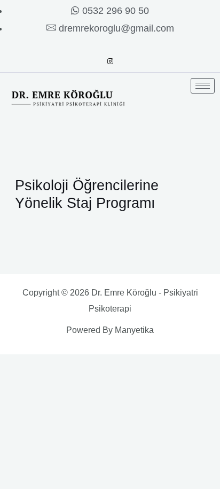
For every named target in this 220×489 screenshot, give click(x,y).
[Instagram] (110, 61)
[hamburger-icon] (203, 86)
